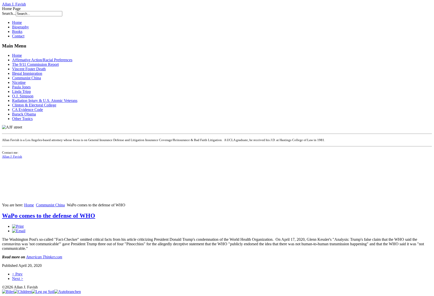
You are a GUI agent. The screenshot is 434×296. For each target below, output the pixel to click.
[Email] (18, 231)
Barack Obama (24, 114)
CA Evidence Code (27, 109)
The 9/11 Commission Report (35, 64)
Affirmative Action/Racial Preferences (42, 60)
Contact (18, 36)
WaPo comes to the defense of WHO (48, 215)
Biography (20, 27)
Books (17, 31)
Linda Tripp (21, 91)
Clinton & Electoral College (34, 105)
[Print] (18, 226)
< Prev (17, 274)
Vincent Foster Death (29, 69)
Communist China (26, 78)
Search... (9, 13)
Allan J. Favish (14, 4)
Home (17, 22)
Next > (17, 278)
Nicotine (19, 82)
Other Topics (22, 118)
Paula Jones (21, 87)
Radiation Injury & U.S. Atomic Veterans (44, 100)
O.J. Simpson (22, 96)
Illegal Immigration (27, 73)
